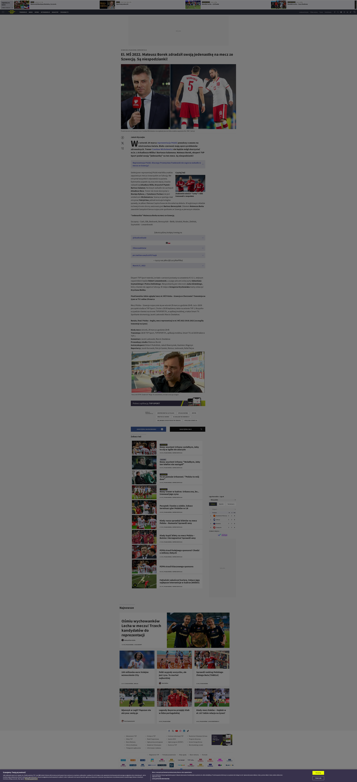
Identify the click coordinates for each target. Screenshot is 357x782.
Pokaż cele (318, 778)
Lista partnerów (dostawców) (160, 778)
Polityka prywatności (31, 779)
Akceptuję (318, 773)
